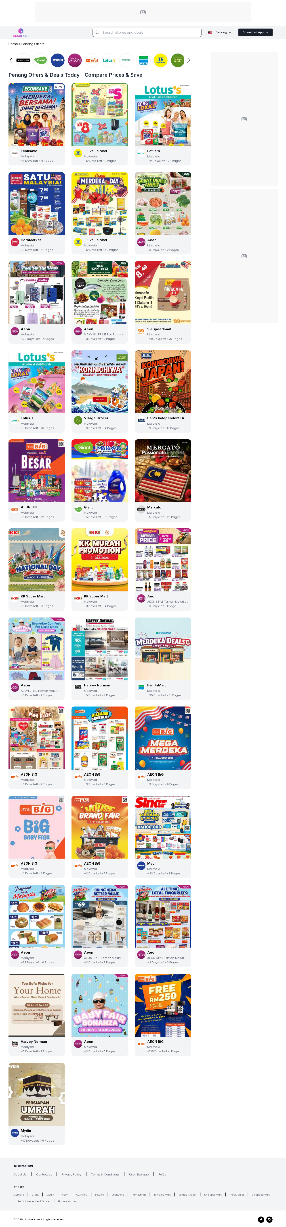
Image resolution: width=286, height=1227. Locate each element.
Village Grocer (187, 1194)
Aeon (65, 1194)
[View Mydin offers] (57, 60)
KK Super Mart (213, 1194)
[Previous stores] (11, 60)
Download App (253, 32)
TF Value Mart (162, 1194)
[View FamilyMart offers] (143, 60)
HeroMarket (236, 1194)
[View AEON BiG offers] (92, 60)
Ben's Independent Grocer (34, 1201)
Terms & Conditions (105, 1174)
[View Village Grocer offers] (177, 60)
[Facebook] (261, 1220)
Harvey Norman (68, 1201)
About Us (19, 1174)
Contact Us (44, 1174)
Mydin (50, 1194)
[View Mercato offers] (23, 60)
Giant (35, 1194)
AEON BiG (81, 1194)
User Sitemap (139, 1174)
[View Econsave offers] (126, 60)
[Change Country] (210, 32)
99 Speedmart (261, 1194)
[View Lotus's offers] (109, 60)
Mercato (18, 1194)
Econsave (118, 1194)
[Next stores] (188, 60)
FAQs (162, 1174)
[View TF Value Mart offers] (160, 60)
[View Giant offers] (40, 60)
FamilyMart (139, 1194)
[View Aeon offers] (74, 60)
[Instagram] (269, 1220)
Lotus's (99, 1194)
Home (13, 44)
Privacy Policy (71, 1174)
